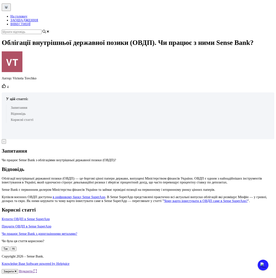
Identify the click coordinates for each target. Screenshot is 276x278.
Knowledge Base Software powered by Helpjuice (35, 263)
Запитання (19, 107)
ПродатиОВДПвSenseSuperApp (26, 226)
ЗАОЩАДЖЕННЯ (24, 20)
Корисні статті (22, 120)
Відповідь (18, 113)
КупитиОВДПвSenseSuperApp (26, 219)
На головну (18, 16)
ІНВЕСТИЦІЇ (20, 24)
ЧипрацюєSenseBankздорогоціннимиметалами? (39, 233)
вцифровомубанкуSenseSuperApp (79, 197)
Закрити (9, 271)
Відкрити (26, 271)
